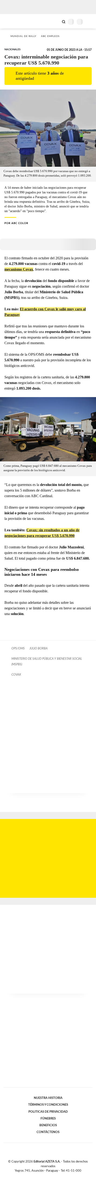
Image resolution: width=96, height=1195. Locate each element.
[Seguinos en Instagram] (56, 1176)
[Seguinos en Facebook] (41, 1176)
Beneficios (48, 1125)
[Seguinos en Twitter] (46, 1176)
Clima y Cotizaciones (55, 21)
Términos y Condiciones (48, 1104)
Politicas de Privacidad (48, 1111)
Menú (90, 22)
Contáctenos (48, 1132)
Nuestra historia (48, 1098)
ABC (12, 21)
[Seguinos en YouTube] (51, 1176)
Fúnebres (48, 1118)
